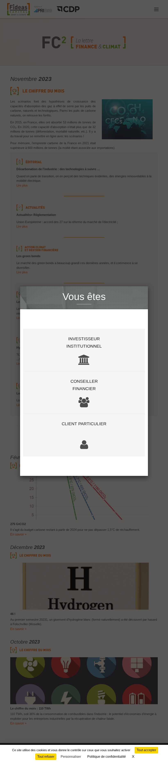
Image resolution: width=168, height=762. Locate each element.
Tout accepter (146, 750)
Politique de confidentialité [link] (106, 756)
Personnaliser (71, 756)
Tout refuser (45, 756)
